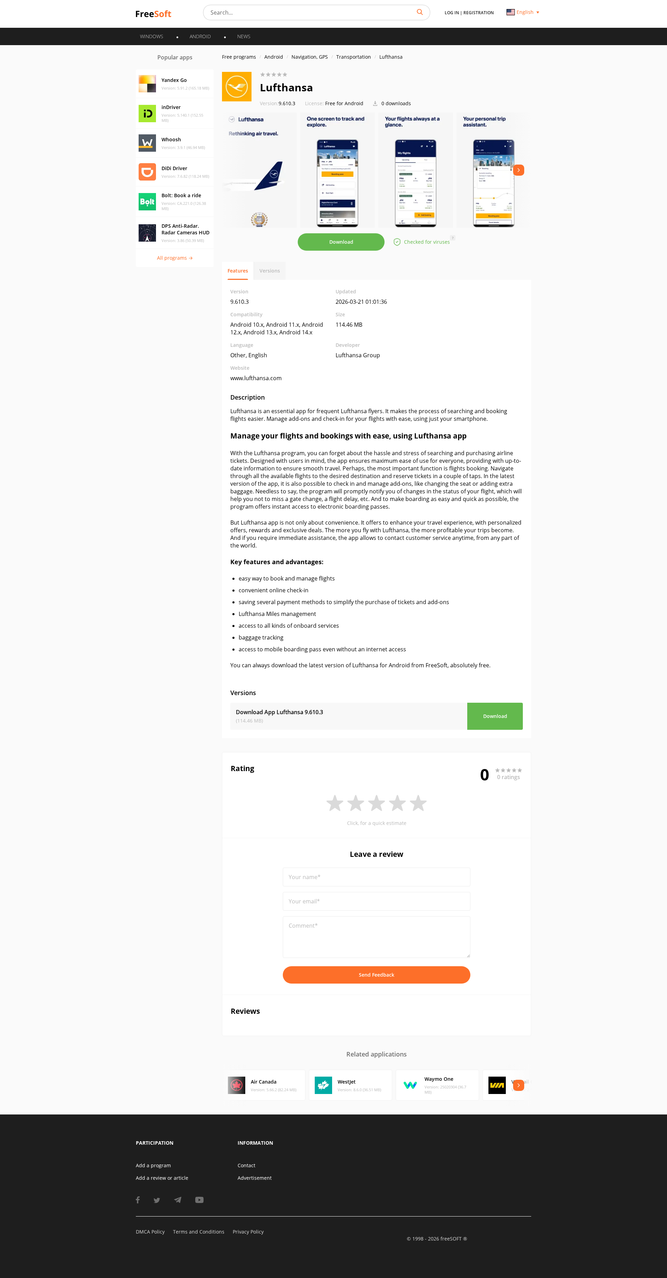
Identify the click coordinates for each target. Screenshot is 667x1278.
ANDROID (200, 36)
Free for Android (344, 103)
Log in (452, 13)
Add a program (153, 1165)
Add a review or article (162, 1178)
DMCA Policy (150, 1231)
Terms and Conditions (198, 1231)
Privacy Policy (248, 1231)
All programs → (175, 257)
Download (341, 242)
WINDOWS (151, 36)
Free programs (239, 56)
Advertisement (255, 1178)
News (243, 36)
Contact (246, 1165)
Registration (478, 13)
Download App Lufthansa (279, 712)
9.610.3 (277, 103)
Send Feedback (376, 974)
